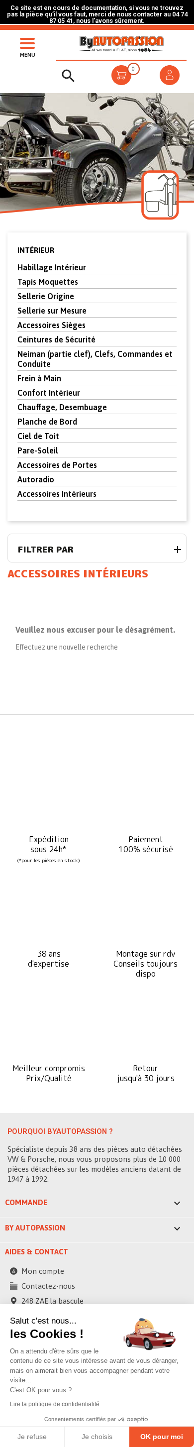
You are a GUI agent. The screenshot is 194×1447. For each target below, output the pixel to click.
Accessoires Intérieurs (57, 493)
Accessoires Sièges (51, 325)
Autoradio (35, 479)
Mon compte (42, 1271)
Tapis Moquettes (47, 281)
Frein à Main (39, 378)
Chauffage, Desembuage (62, 407)
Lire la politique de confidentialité (54, 1404)
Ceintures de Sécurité (56, 339)
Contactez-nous (48, 1286)
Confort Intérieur (48, 392)
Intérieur (35, 250)
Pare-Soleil (37, 450)
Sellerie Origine (45, 296)
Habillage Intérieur (51, 267)
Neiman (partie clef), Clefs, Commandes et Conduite (95, 358)
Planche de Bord (47, 421)
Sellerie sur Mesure (52, 310)
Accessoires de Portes (57, 464)
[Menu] (25, 42)
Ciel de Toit (38, 436)
